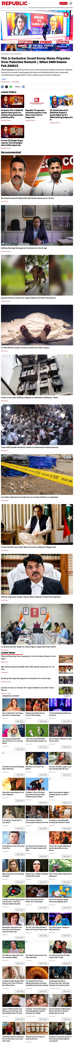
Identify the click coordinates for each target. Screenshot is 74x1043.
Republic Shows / (11, 7)
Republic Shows (5, 82)
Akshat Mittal (15, 82)
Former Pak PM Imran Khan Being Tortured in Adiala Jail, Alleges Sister (28, 547)
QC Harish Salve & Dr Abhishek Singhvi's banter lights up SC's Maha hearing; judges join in (61, 115)
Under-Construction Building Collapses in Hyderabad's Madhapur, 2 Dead (29, 397)
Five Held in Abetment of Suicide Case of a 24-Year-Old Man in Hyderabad (29, 497)
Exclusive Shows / (22, 7)
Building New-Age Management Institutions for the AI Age (24, 248)
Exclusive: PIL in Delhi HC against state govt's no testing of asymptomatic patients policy (12, 114)
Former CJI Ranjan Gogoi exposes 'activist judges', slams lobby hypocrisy (12, 143)
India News (4, 201)
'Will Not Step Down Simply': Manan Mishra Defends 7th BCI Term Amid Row (31, 597)
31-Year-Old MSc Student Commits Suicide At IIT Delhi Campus (25, 347)
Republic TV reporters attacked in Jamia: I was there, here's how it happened (36, 114)
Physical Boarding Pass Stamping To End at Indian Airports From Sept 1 (28, 657)
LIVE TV (64, 3)
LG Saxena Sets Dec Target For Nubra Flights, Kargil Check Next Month (28, 647)
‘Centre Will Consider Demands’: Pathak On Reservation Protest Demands (29, 447)
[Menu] (70, 3)
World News (5, 550)
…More (3, 79)
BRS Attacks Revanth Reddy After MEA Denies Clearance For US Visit (27, 198)
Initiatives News (6, 251)
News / (3, 7)
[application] (37, 30)
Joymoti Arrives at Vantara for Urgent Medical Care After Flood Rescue (28, 298)
